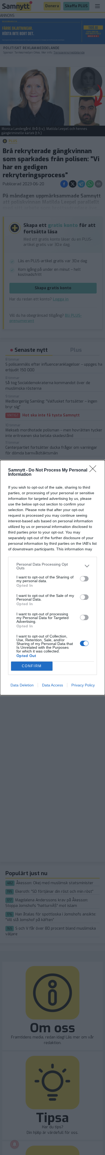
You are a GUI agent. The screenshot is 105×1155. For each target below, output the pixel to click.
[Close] (94, 470)
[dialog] (52, 577)
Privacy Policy (83, 685)
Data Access (52, 685)
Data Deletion (22, 685)
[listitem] (52, 566)
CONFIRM (32, 666)
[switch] (84, 578)
